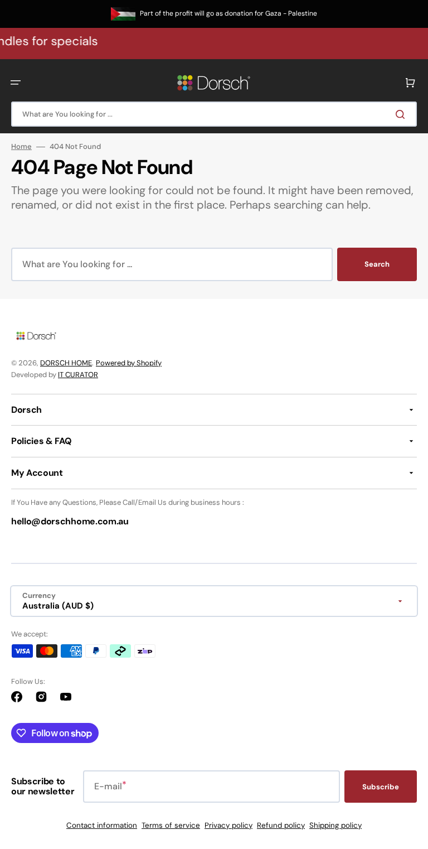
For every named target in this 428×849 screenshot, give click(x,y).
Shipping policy (335, 825)
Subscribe (380, 787)
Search (377, 264)
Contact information (101, 825)
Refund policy (281, 825)
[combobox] (214, 114)
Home (21, 146)
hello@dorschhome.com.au (70, 521)
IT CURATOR (78, 374)
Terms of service (171, 825)
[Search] (402, 114)
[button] (15, 82)
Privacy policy (228, 825)
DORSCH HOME (66, 363)
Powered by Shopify (129, 363)
